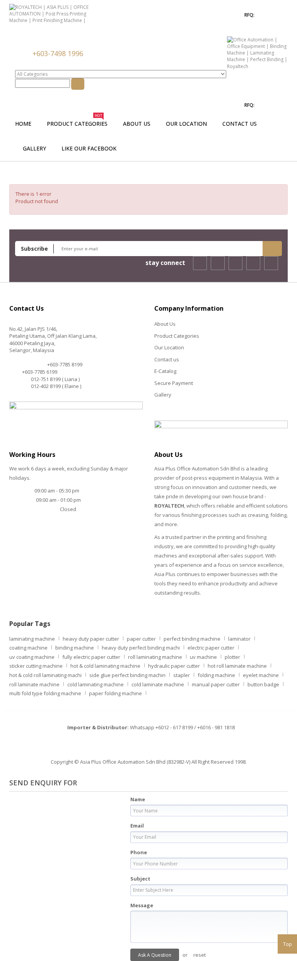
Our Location (169, 347)
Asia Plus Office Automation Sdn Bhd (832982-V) (135, 761)
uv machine (203, 656)
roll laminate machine (34, 684)
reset (199, 954)
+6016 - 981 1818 (216, 727)
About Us (165, 323)
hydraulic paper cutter (174, 665)
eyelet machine (261, 675)
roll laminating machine (155, 656)
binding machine (74, 647)
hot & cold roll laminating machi (45, 675)
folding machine (216, 675)
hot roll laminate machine (237, 665)
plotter (232, 656)
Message (141, 905)
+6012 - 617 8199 (174, 727)
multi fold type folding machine (45, 693)
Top (287, 943)
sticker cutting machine (36, 665)
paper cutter (141, 638)
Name (137, 799)
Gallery (162, 394)
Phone (138, 852)
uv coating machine (32, 656)
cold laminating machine (95, 684)
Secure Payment (173, 383)
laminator (239, 638)
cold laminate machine (157, 684)
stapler (181, 675)
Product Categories (176, 335)
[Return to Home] (19, 172)
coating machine (28, 647)
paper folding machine (115, 693)
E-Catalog (165, 371)
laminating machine (32, 638)
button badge (263, 684)
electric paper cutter (211, 647)
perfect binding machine (192, 638)
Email (137, 825)
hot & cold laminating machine (105, 665)
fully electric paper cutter (91, 656)
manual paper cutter (216, 684)
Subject (140, 878)
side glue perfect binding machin (127, 675)
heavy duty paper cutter (91, 638)
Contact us (166, 359)
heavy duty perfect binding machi (141, 647)
